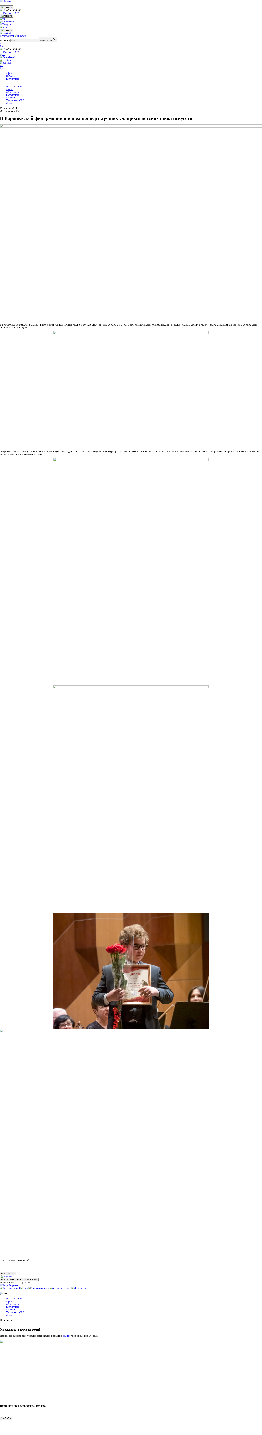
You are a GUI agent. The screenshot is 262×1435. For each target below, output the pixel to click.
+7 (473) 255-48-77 (9, 13)
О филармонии (14, 86)
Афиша (9, 73)
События (10, 76)
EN (1, 46)
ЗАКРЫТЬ (6, 1418)
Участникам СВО (15, 100)
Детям (9, 103)
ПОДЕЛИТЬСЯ (8, 1274)
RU (1, 43)
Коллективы (12, 78)
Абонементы (12, 92)
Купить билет (7, 36)
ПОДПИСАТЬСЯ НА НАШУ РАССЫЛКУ (19, 1280)
